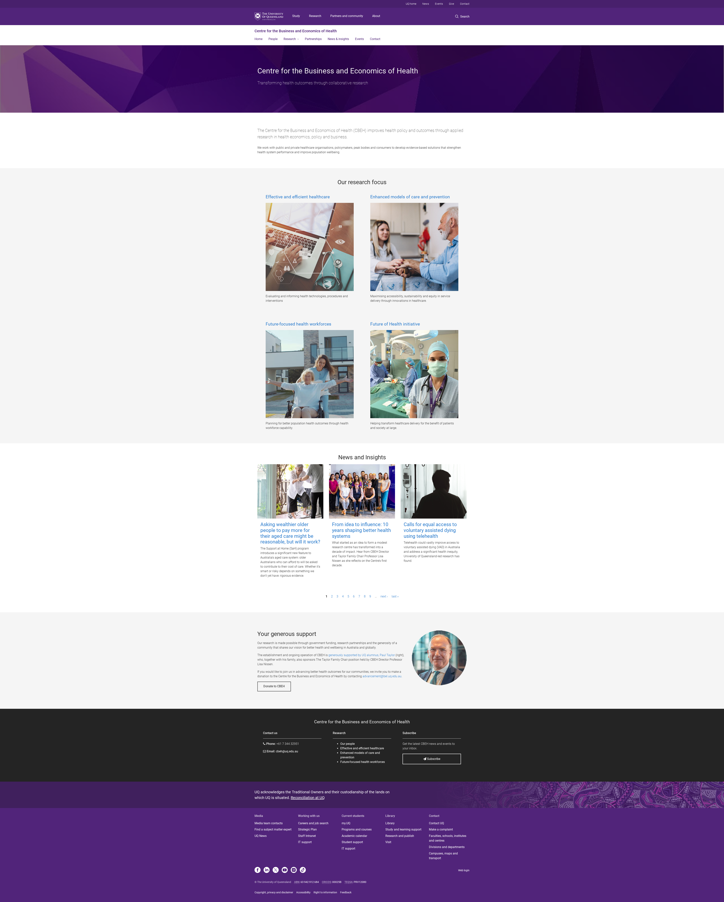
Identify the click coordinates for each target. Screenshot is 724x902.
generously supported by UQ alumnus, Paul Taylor (361, 655)
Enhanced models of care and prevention (410, 196)
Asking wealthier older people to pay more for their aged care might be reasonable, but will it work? (290, 533)
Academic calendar (354, 836)
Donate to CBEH (274, 686)
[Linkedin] (267, 870)
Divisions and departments (447, 847)
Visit (388, 842)
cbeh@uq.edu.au (287, 751)
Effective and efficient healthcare (298, 196)
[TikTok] (303, 870)
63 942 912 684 (310, 882)
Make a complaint (441, 829)
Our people (347, 744)
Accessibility (303, 892)
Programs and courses (357, 829)
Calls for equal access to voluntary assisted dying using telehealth (430, 530)
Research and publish (399, 836)
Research (315, 16)
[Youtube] (285, 870)
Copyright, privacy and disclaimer (274, 892)
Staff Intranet (307, 836)
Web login (463, 870)
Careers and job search (313, 823)
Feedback (345, 892)
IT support (305, 842)
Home (258, 39)
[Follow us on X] (276, 870)
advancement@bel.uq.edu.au (382, 676)
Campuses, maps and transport (443, 856)
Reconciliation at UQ (308, 797)
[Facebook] (258, 870)
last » (395, 596)
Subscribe (433, 758)
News (425, 3)
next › (384, 596)
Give (451, 3)
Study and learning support (403, 829)
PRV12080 (360, 882)
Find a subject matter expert (273, 829)
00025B (336, 882)
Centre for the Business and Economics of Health (296, 31)
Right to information (325, 892)
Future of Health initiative (395, 324)
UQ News (261, 836)
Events (439, 3)
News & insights (338, 39)
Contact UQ (436, 823)
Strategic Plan (307, 829)
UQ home (411, 3)
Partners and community (346, 16)
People (273, 39)
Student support (352, 842)
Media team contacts (269, 823)
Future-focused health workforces (298, 324)
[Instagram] (294, 870)
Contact (464, 3)
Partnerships (313, 39)
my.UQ (346, 823)
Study (296, 16)
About (376, 16)
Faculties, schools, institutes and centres (447, 838)
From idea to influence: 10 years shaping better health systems (361, 530)
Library (390, 823)
